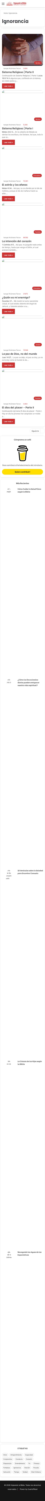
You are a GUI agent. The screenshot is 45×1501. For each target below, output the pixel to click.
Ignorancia (17, 1468)
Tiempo (16, 1472)
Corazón (29, 1459)
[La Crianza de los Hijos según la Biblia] (9, 1154)
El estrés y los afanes (14, 184)
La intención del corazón (16, 241)
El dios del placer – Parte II (18, 407)
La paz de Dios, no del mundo (19, 353)
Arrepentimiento (16, 1455)
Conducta (19, 1459)
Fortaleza (6, 1468)
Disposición (7, 1463)
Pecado (36, 1468)
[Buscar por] (42, 4)
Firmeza (36, 1463)
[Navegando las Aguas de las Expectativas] (9, 1345)
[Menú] (3, 4)
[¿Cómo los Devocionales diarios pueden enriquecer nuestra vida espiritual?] (9, 772)
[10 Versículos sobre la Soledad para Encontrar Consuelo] (9, 963)
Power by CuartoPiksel (29, 1489)
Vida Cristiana (36, 1472)
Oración (27, 1468)
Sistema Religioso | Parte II (18, 72)
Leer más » (8, 86)
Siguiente (35, 431)
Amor (5, 1455)
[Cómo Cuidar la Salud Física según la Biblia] (9, 582)
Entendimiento (20, 1463)
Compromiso (7, 1459)
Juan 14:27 (6, 357)
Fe (29, 1463)
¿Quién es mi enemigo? (16, 297)
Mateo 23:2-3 (7, 132)
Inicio (5, 13)
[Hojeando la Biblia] (16, 3)
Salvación (6, 1472)
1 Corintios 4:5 (8, 245)
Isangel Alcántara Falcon (12, 68)
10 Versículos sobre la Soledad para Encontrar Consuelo (30, 871)
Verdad (25, 1472)
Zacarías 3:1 (7, 301)
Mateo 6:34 (7, 188)
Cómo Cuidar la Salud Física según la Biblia (29, 490)
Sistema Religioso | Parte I (17, 128)
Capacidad (29, 1455)
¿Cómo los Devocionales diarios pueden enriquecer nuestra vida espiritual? (28, 682)
